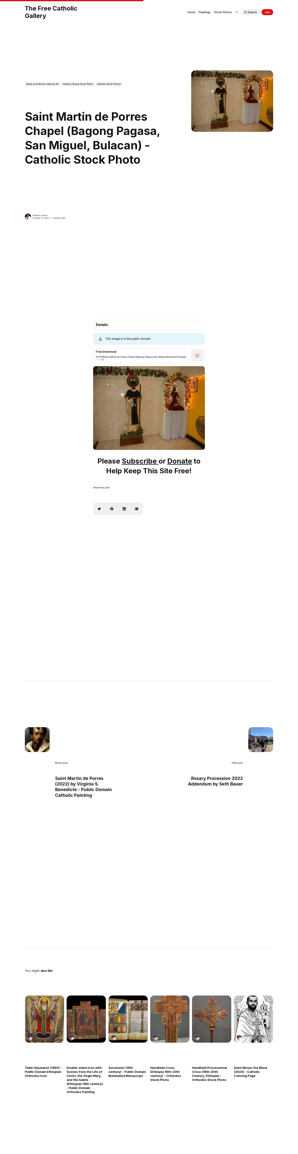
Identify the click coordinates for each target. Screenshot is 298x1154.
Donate (179, 461)
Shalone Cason (40, 215)
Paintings (205, 12)
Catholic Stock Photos (109, 84)
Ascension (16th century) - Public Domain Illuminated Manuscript (127, 1072)
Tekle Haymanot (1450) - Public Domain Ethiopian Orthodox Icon (43, 1072)
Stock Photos (223, 12)
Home (191, 12)
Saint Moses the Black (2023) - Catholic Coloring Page (250, 1072)
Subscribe (140, 461)
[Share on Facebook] (112, 509)
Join (267, 12)
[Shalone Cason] (28, 217)
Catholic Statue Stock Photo (78, 84)
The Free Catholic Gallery (51, 12)
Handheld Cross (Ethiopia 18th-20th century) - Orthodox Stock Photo (165, 1074)
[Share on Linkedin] (124, 509)
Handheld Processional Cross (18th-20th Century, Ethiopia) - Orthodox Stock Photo (209, 1074)
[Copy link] (136, 509)
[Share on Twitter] (99, 509)
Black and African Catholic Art (42, 84)
